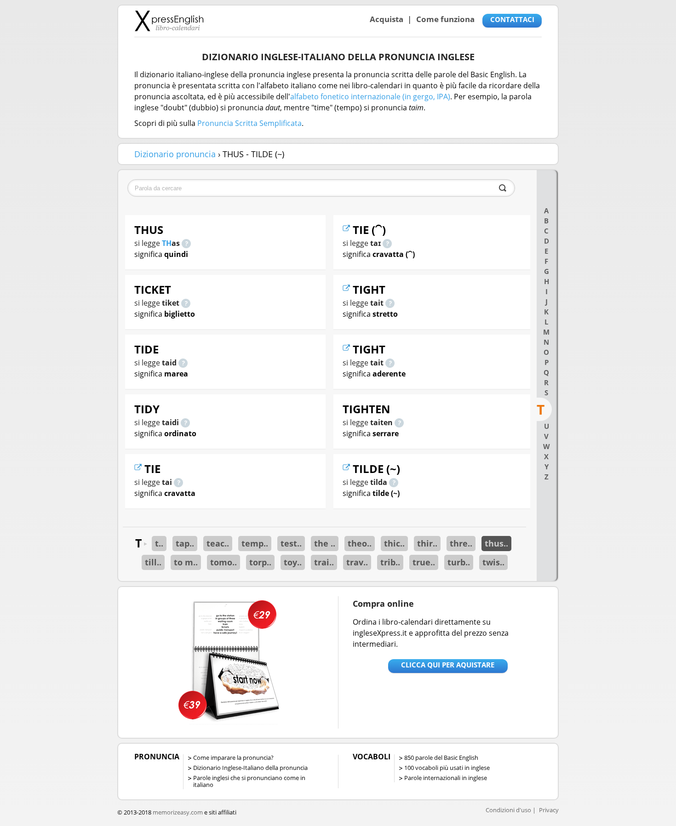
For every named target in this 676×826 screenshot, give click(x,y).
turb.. (458, 562)
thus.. (496, 543)
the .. (324, 543)
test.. (291, 543)
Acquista (386, 19)
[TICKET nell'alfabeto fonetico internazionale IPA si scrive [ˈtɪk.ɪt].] (185, 303)
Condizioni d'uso (508, 810)
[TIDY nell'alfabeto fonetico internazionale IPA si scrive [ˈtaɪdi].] (185, 422)
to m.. (186, 562)
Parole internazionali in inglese (445, 778)
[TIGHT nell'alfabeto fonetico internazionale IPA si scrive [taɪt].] (390, 303)
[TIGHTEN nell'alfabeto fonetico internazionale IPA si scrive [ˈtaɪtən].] (399, 422)
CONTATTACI (512, 19)
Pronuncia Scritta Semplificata (249, 123)
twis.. (493, 562)
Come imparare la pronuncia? (233, 757)
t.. (159, 543)
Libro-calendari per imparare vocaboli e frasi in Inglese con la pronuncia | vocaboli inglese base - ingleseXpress (169, 20)
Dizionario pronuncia (175, 154)
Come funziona (445, 19)
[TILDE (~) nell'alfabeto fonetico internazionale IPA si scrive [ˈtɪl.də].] (393, 482)
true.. (423, 562)
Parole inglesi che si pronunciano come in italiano (249, 781)
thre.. (461, 543)
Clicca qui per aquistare (447, 664)
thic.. (394, 543)
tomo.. (223, 562)
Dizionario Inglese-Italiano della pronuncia (250, 767)
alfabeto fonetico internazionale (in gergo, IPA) (370, 96)
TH (167, 243)
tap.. (185, 543)
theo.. (360, 543)
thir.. (427, 543)
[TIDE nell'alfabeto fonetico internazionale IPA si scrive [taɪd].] (183, 363)
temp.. (254, 543)
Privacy (549, 810)
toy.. (293, 562)
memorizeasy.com (178, 812)
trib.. (390, 562)
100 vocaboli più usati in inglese (447, 767)
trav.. (357, 562)
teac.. (217, 543)
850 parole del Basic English (441, 757)
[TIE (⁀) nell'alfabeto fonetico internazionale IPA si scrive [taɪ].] (387, 243)
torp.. (260, 562)
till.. (153, 562)
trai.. (324, 562)
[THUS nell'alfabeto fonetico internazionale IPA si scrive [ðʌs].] (186, 243)
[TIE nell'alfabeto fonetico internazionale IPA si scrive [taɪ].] (178, 482)
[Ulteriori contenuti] (139, 468)
